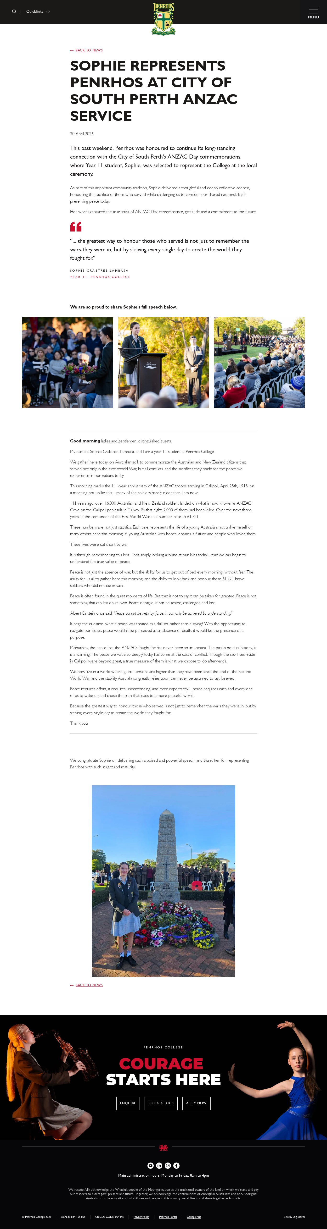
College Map (194, 1217)
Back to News (89, 50)
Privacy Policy (141, 1217)
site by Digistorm (294, 1217)
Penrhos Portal (168, 1217)
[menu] (313, 12)
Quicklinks (34, 12)
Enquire (128, 1103)
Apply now (196, 1103)
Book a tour (161, 1103)
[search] (14, 12)
